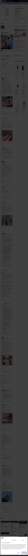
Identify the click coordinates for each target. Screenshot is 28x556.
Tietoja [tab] (23, 540)
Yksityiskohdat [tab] (14, 540)
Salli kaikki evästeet (24, 553)
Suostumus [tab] (5, 540)
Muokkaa (18, 552)
